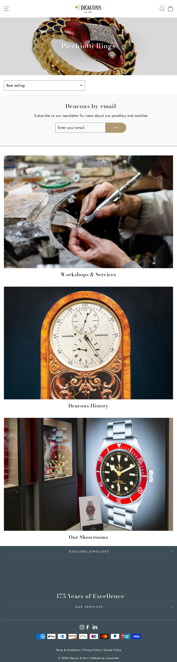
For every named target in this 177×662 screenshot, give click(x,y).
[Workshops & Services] (88, 211)
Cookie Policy (112, 650)
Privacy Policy (92, 650)
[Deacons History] (88, 343)
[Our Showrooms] (88, 474)
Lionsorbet (112, 658)
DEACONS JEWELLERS (89, 551)
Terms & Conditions (68, 650)
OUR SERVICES (89, 607)
